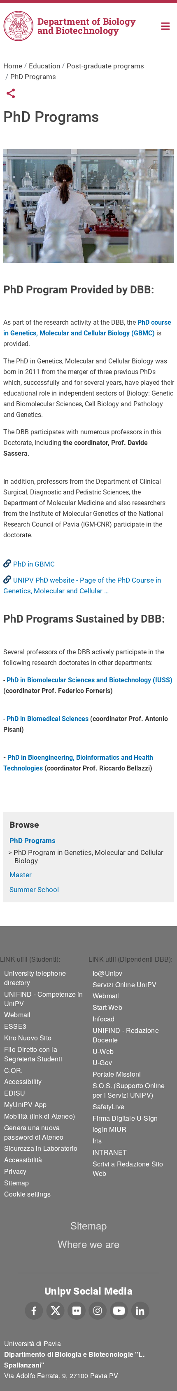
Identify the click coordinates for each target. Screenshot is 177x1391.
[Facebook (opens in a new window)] (34, 1309)
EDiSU (14, 1093)
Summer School (34, 889)
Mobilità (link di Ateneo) (39, 1116)
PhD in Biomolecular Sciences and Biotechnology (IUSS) (89, 680)
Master (20, 875)
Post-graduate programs (105, 66)
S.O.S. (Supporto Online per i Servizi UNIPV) (129, 1090)
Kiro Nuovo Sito (27, 1037)
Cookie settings (27, 1194)
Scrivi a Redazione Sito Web (128, 1168)
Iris (97, 1140)
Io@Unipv (108, 973)
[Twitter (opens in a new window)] (55, 1309)
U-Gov (102, 1062)
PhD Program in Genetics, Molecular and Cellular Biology (88, 856)
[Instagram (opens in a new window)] (97, 1309)
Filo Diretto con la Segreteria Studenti (33, 1053)
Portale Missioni (117, 1074)
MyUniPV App (25, 1104)
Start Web (107, 1007)
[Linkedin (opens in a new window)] (140, 1309)
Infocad (103, 1018)
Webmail (17, 1014)
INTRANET (110, 1152)
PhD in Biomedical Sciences (47, 719)
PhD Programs (32, 840)
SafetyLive (108, 1106)
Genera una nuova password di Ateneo (34, 1132)
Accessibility (23, 1081)
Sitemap (16, 1182)
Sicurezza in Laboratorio (40, 1148)
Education (44, 66)
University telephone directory (35, 977)
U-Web (103, 1051)
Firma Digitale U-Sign (125, 1118)
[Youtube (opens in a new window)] (119, 1309)
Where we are (88, 1243)
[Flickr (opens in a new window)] (77, 1309)
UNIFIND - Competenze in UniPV (43, 998)
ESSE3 (15, 1026)
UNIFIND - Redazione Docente (126, 1035)
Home (166, 25)
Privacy (15, 1171)
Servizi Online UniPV (124, 984)
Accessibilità (23, 1159)
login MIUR (109, 1129)
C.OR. (13, 1070)
